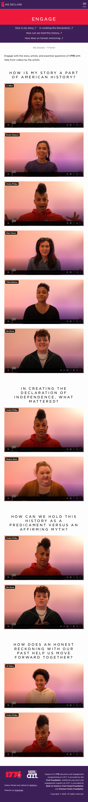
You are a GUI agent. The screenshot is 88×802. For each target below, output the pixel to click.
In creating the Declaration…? (56, 28)
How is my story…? (25, 28)
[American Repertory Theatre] (34, 780)
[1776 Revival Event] (15, 780)
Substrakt (19, 790)
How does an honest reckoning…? (44, 38)
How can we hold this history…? (44, 33)
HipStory (33, 785)
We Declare (39, 47)
